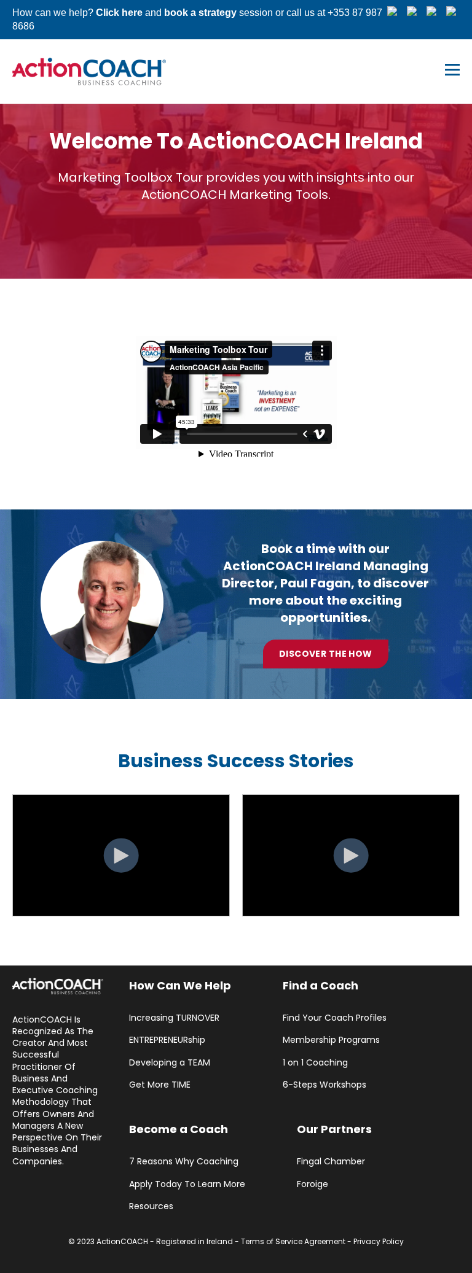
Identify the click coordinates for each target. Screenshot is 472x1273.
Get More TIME (160, 1085)
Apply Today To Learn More (187, 1184)
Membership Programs (331, 1040)
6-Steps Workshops (324, 1085)
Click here (119, 12)
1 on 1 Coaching (315, 1063)
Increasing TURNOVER (174, 1018)
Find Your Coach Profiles (335, 1018)
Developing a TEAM (169, 1063)
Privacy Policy (378, 1241)
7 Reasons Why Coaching (183, 1161)
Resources (151, 1206)
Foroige (312, 1184)
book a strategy (200, 12)
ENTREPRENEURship (167, 1040)
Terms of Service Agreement (293, 1241)
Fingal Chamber (331, 1161)
